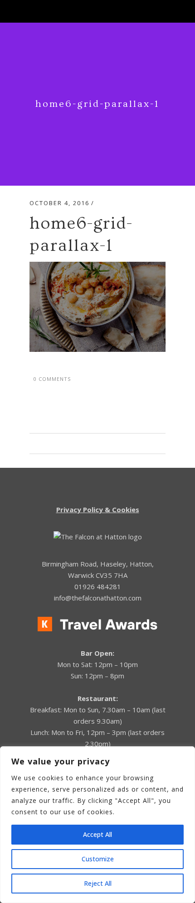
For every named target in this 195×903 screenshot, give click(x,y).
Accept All (97, 834)
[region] (97, 824)
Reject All (98, 883)
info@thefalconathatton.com (97, 597)
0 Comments (52, 378)
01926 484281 (97, 586)
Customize (98, 859)
